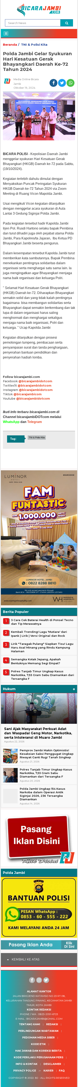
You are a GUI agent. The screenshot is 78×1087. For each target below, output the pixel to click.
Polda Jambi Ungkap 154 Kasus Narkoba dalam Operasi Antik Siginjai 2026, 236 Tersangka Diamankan (42, 794)
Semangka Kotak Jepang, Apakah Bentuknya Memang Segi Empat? (36, 661)
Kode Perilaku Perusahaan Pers (38, 1057)
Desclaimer (52, 1063)
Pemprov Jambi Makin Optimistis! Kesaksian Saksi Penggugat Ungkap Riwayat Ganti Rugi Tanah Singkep (46, 754)
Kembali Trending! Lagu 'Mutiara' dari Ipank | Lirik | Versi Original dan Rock (39, 633)
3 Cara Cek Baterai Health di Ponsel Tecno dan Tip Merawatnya (42, 621)
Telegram (34, 422)
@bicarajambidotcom (35, 381)
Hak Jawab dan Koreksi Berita (38, 1050)
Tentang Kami (29, 1024)
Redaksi (52, 1024)
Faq (62, 1070)
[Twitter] (46, 980)
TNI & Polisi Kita (34, 45)
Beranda (10, 45)
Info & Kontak (26, 1063)
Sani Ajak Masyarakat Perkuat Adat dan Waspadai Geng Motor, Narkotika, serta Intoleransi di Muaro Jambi (38, 733)
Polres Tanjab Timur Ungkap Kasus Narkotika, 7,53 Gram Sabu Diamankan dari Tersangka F (42, 675)
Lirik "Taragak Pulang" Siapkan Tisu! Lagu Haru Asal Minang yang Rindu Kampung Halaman (42, 647)
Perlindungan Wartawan (38, 1030)
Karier (48, 1070)
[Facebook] (32, 980)
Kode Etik (38, 1044)
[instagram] (39, 980)
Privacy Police (24, 1070)
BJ (36, 1077)
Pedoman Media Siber (38, 1037)
